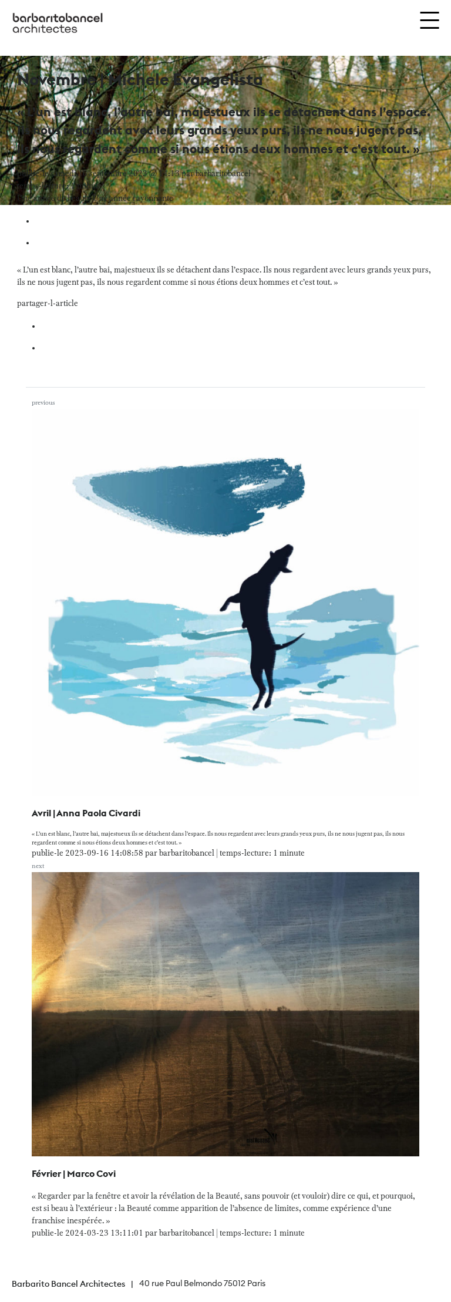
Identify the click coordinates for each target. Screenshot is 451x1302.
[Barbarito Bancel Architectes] (58, 23)
